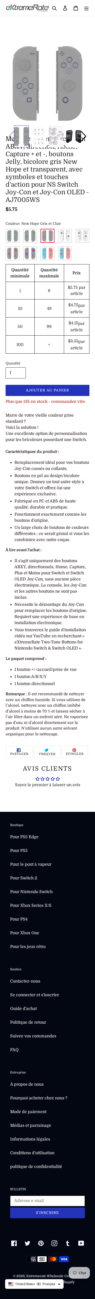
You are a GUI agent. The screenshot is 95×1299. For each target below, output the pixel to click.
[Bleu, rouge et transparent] (47, 253)
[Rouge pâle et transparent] (82, 236)
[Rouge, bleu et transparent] (65, 253)
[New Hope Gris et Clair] (47, 236)
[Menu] (86, 7)
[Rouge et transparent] (13, 253)
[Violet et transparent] (30, 253)
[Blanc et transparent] (65, 236)
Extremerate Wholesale (44, 1276)
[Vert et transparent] (30, 236)
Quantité (13, 363)
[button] (83, 136)
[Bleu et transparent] (13, 236)
